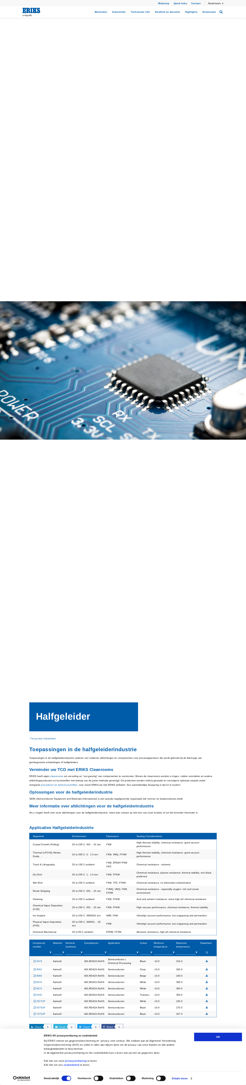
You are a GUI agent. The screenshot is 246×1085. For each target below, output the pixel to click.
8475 (39, 982)
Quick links (180, 3)
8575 (39, 988)
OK (218, 1036)
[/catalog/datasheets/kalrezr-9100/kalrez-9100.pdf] (207, 994)
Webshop (163, 3)
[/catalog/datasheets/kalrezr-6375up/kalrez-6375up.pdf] (207, 1007)
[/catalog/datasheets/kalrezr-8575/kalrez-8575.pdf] (207, 988)
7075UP (40, 1014)
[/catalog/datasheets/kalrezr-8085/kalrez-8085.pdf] (207, 975)
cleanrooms (56, 776)
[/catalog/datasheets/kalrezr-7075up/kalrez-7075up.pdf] (207, 1014)
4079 (39, 961)
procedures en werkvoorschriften (59, 785)
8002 (39, 969)
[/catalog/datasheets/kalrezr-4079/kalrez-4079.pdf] (207, 961)
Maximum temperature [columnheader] (183, 945)
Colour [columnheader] (143, 943)
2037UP (40, 1001)
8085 (39, 975)
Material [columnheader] (57, 943)
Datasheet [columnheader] (206, 943)
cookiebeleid (71, 1064)
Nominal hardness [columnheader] (71, 945)
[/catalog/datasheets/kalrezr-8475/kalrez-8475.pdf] (207, 982)
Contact (196, 3)
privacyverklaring (76, 1060)
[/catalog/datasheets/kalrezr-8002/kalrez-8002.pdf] (207, 969)
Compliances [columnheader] (91, 943)
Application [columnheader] (114, 943)
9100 (39, 994)
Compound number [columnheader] (39, 945)
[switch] (98, 1078)
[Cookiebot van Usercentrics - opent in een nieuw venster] (21, 1078)
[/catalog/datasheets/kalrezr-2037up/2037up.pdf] (207, 1001)
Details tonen (179, 1078)
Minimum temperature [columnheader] (160, 945)
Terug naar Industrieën (43, 738)
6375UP (40, 1007)
